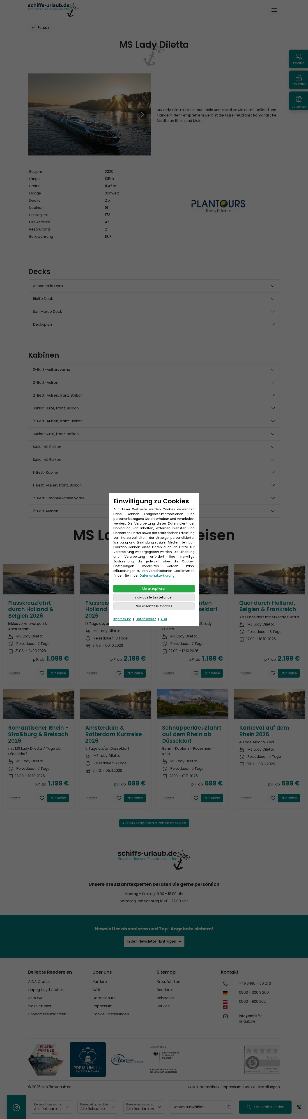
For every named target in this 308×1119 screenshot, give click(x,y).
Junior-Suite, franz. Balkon (56, 408)
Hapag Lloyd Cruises (46, 989)
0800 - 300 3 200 (254, 992)
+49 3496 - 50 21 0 (255, 983)
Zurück (43, 27)
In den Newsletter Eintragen (151, 941)
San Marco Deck (47, 311)
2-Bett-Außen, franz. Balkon (58, 395)
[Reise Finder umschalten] (16, 1107)
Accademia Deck (48, 285)
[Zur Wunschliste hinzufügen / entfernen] (42, 673)
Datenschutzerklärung (157, 575)
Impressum (122, 619)
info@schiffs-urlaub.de (251, 1018)
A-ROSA (35, 997)
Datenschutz (146, 619)
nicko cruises (39, 1006)
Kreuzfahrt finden (268, 1107)
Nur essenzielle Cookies (154, 606)
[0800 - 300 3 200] (226, 992)
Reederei (164, 989)
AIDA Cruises (39, 981)
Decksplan (42, 324)
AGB (164, 619)
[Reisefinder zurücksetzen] (299, 1107)
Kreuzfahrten (168, 981)
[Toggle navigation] (274, 10)
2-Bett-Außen (45, 382)
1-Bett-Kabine (45, 472)
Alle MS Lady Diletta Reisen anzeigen (154, 823)
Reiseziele (165, 997)
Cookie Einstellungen (110, 1014)
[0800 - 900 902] (226, 1004)
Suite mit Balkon (47, 446)
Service (163, 1006)
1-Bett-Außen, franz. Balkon (57, 485)
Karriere (99, 981)
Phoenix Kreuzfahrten (47, 1014)
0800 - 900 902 (252, 1001)
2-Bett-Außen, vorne (51, 369)
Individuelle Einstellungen (154, 597)
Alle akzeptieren (154, 588)
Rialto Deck (43, 298)
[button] (73, 152)
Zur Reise (58, 673)
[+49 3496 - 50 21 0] (225, 983)
